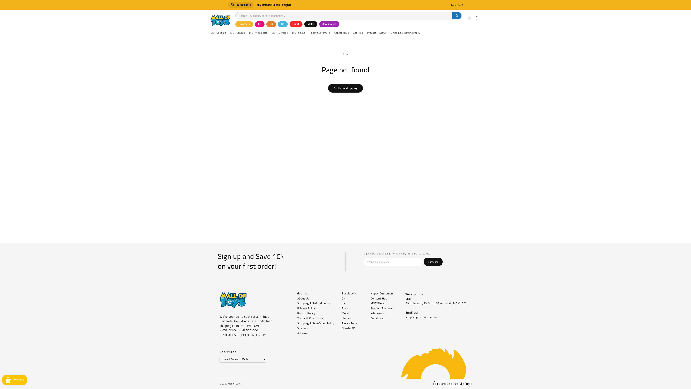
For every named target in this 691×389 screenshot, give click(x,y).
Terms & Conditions (310, 318)
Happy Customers (382, 293)
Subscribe (433, 262)
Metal (311, 24)
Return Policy (306, 313)
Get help (302, 293)
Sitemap (302, 328)
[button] (477, 18)
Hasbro (346, 318)
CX (259, 24)
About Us (303, 298)
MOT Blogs (378, 303)
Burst (296, 24)
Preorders (244, 24)
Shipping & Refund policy (313, 303)
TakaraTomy (350, 323)
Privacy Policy (306, 308)
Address (302, 333)
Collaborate (378, 318)
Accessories (329, 24)
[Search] (456, 15)
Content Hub (379, 298)
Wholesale (377, 313)
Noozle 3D (348, 328)
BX (282, 24)
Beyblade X (349, 293)
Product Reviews (382, 308)
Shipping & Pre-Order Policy (316, 323)
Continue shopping (345, 88)
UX (271, 24)
